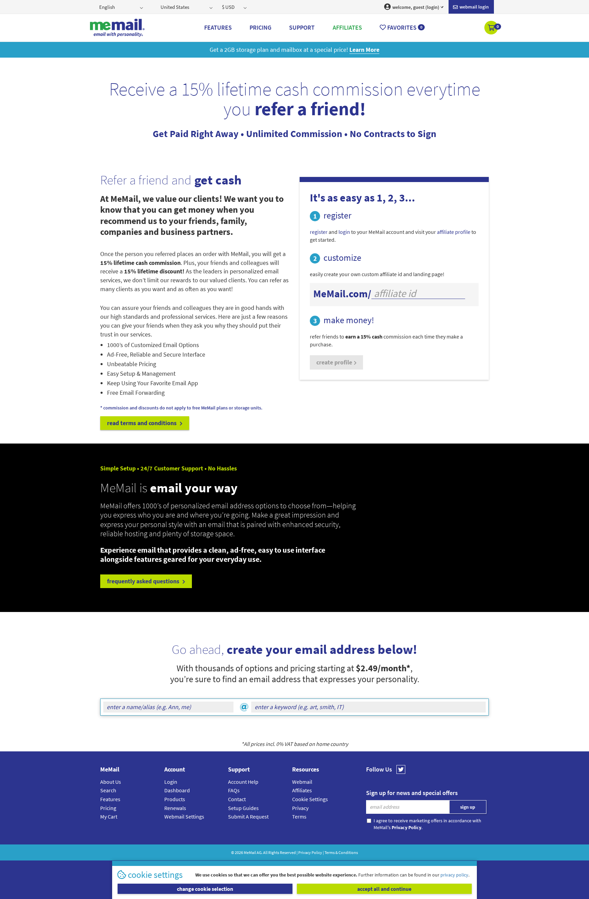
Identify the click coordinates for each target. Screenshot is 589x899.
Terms (299, 816)
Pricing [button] (260, 27)
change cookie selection (205, 888)
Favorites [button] (404, 27)
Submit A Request (248, 816)
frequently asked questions (144, 581)
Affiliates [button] (347, 27)
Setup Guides (243, 808)
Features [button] (218, 27)
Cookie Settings (310, 799)
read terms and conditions (142, 423)
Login (170, 781)
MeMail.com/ (342, 293)
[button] (491, 28)
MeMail (250, 852)
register (319, 231)
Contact (237, 799)
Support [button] (302, 27)
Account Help (243, 781)
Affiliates (302, 790)
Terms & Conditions (341, 852)
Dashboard (177, 790)
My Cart (108, 816)
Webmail (302, 781)
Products (174, 799)
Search (108, 790)
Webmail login (473, 7)
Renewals (175, 808)
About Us (110, 781)
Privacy (300, 808)
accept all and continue (384, 888)
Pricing (108, 808)
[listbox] (122, 7)
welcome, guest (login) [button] (415, 7)
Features (110, 799)
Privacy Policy (310, 852)
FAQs (234, 790)
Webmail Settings (184, 816)
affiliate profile (453, 231)
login (344, 231)
